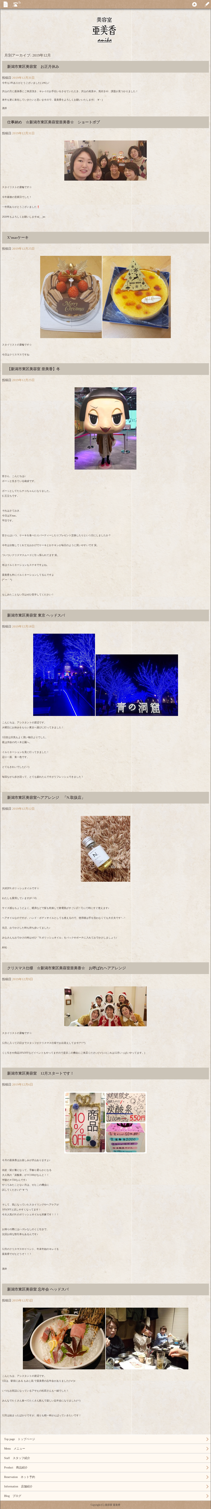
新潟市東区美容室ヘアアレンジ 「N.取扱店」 (46, 798)
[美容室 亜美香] (105, 41)
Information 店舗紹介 (18, 1486)
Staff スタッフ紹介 (17, 1458)
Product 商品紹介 (16, 1467)
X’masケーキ (18, 237)
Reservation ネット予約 (19, 1477)
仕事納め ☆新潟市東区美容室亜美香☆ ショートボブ (53, 122)
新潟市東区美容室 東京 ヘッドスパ (36, 615)
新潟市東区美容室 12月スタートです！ (40, 1073)
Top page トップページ (19, 1439)
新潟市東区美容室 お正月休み (35, 67)
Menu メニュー (14, 1448)
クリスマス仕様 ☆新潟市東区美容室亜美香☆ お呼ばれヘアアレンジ (66, 968)
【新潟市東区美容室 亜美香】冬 (33, 369)
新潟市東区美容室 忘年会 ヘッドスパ (38, 1289)
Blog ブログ (12, 1495)
